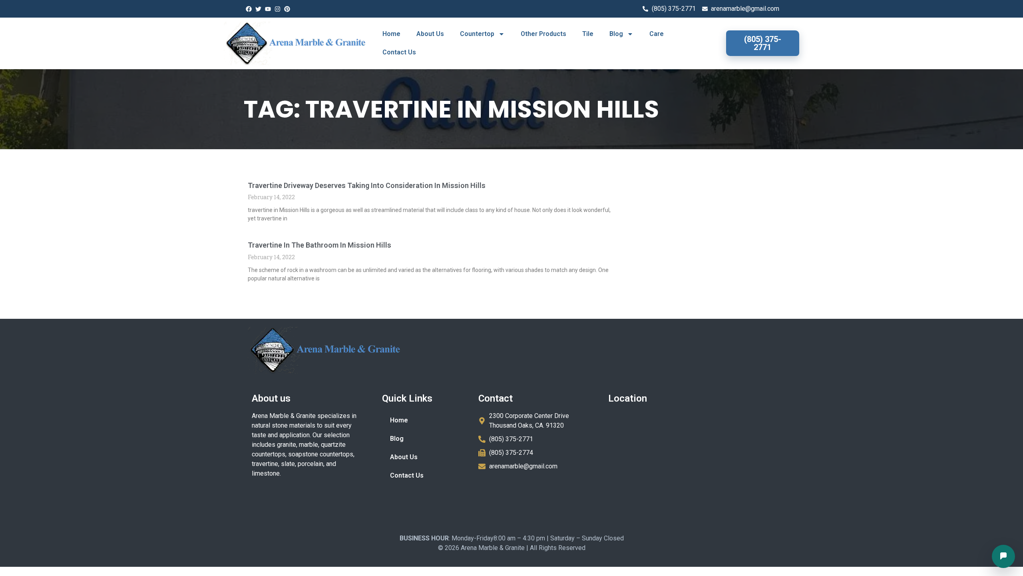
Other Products (543, 34)
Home (391, 34)
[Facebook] (248, 9)
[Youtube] (268, 9)
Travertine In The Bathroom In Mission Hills (319, 245)
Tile (587, 34)
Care (656, 34)
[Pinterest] (287, 9)
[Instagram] (277, 9)
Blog (616, 34)
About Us (430, 34)
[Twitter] (258, 9)
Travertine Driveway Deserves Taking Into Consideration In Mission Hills (367, 185)
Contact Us (399, 52)
